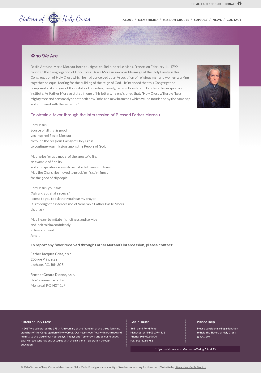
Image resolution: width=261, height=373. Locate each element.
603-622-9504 (212, 4)
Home (195, 4)
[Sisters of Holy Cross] (55, 44)
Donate (230, 4)
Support (201, 20)
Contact (234, 20)
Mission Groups (176, 20)
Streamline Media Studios (190, 367)
